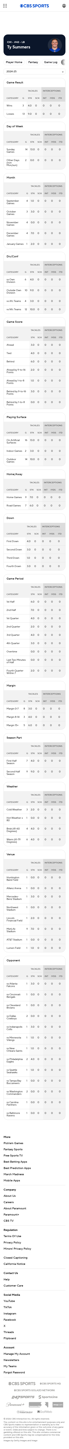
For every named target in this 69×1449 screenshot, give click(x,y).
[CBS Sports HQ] (50, 1383)
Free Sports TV (13, 1155)
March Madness (14, 1174)
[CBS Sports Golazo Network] (34, 1390)
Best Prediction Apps (17, 1168)
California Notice (14, 1264)
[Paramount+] (15, 1404)
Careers (9, 1202)
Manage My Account (17, 1354)
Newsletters (11, 1360)
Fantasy (33, 62)
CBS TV (9, 1221)
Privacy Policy (12, 1242)
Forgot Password (14, 1372)
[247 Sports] (23, 1396)
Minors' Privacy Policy (17, 1249)
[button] (5, 5)
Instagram (10, 1313)
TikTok (8, 1307)
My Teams (10, 1366)
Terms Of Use (12, 1236)
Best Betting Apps (15, 1162)
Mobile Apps (12, 1180)
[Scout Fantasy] (25, 1411)
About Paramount (15, 1208)
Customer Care (13, 1285)
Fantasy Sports (13, 1149)
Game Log (50, 62)
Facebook (10, 1320)
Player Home (14, 62)
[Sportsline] (48, 1396)
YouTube (9, 1301)
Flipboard (10, 1338)
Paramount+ (11, 1214)
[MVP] (58, 1403)
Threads (9, 1332)
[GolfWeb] (44, 1412)
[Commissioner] (38, 1403)
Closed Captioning (15, 1258)
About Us (10, 1196)
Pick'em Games (13, 1143)
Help (7, 1279)
